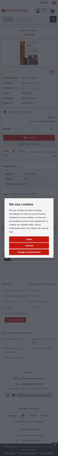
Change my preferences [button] (29, 252)
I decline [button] (29, 245)
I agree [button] (29, 239)
